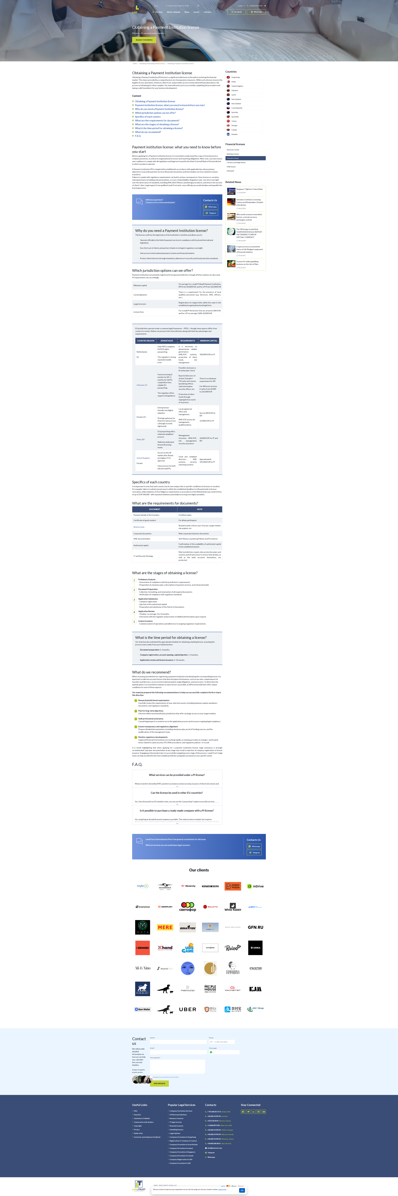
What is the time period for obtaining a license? (159, 128)
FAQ (135, 1111)
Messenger (213, 1048)
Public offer (138, 1133)
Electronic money (233, 150)
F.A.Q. (138, 135)
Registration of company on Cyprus (183, 1141)
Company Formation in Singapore (182, 1152)
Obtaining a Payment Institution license (155, 101)
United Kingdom (143, 458)
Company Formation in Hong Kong (183, 1137)
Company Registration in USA (181, 1159)
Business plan (138, 527)
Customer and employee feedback (147, 1137)
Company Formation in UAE (180, 1163)
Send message (159, 1083)
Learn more (222, 1189)
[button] (177, 775)
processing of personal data (170, 1077)
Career (197, 12)
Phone (211, 1038)
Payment (137, 1115)
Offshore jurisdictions (178, 1115)
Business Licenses (176, 1118)
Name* (152, 1038)
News (187, 12)
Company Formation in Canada (181, 1156)
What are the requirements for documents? (157, 120)
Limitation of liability (142, 1118)
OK (242, 1190)
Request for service (144, 40)
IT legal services (176, 1122)
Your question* (155, 1058)
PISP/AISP (230, 171)
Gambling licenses (176, 1129)
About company (173, 12)
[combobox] (211, 1042)
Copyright (138, 1126)
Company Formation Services (181, 1111)
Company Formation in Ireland (181, 1148)
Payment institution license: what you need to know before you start (170, 105)
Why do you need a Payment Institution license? (159, 109)
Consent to (156, 1077)
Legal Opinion (175, 1133)
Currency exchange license (236, 162)
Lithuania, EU (142, 385)
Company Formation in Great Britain (184, 1144)
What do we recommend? (148, 132)
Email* (152, 1048)
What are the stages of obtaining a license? (157, 124)
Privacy (137, 1129)
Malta (139, 439)
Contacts (208, 12)
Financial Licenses (176, 1126)
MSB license (231, 167)
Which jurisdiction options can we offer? (155, 112)
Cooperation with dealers (144, 1122)
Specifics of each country (148, 116)
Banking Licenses (233, 154)
